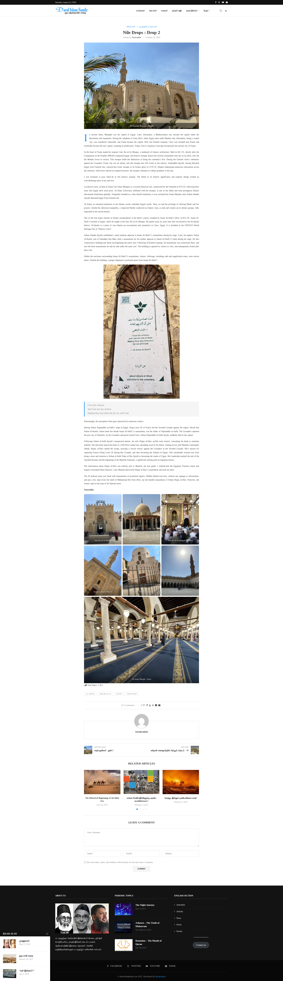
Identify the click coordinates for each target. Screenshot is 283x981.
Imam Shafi (132, 694)
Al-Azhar (90, 694)
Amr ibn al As (105, 694)
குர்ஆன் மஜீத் (177, 10)
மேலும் (206, 10)
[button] (88, 789)
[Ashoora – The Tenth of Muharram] (124, 927)
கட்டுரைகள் (140, 10)
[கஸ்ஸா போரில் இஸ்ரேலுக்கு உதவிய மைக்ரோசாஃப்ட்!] (141, 782)
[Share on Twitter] (150, 705)
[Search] (220, 11)
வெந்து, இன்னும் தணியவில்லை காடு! (181, 798)
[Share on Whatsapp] (153, 705)
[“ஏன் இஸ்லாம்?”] (9, 973)
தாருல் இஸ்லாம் (191, 10)
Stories (179, 931)
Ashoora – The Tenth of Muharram (147, 924)
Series (178, 925)
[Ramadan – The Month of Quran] (124, 945)
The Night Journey (144, 905)
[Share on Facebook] (147, 705)
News (178, 918)
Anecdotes (180, 905)
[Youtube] (223, 2)
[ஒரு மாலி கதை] (9, 958)
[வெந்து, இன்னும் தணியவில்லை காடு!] (181, 782)
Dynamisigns (160, 976)
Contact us (201, 945)
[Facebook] (215, 2)
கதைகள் (164, 10)
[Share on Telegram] (156, 705)
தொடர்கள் (153, 10)
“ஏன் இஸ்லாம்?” (26, 970)
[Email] (227, 2)
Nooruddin (136, 37)
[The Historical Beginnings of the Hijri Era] (102, 782)
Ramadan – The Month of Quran (148, 942)
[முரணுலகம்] (9, 943)
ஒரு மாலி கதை (26, 956)
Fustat (119, 694)
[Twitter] (219, 2)
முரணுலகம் (24, 941)
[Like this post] (144, 705)
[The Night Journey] (124, 909)
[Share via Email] (159, 705)
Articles (179, 911)
